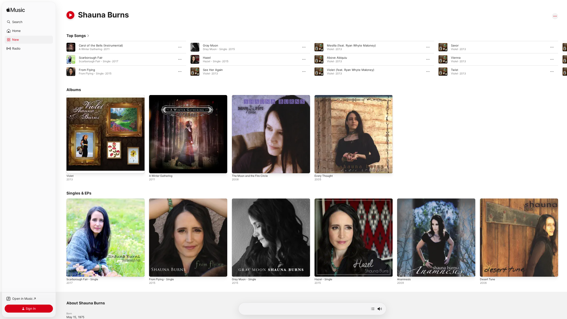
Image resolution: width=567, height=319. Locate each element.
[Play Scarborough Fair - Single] (72, 271)
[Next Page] (562, 59)
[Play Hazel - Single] (320, 271)
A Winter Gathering (162, 97)
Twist (454, 70)
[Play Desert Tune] (485, 271)
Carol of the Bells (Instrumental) (101, 45)
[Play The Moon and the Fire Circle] (237, 167)
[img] (15, 10)
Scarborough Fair (91, 57)
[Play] (70, 15)
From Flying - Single (163, 200)
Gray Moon (210, 45)
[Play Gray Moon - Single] (237, 271)
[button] (29, 22)
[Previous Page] (62, 59)
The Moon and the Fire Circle (252, 97)
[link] (77, 35)
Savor (455, 45)
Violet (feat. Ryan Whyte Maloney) (350, 70)
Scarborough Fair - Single (84, 200)
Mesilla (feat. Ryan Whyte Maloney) (351, 45)
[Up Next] (372, 309)
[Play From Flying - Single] (154, 271)
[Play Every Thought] (320, 167)
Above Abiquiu (337, 57)
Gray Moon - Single (245, 200)
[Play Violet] (72, 167)
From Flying (87, 70)
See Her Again (213, 70)
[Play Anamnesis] (402, 271)
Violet (70, 97)
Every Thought (325, 97)
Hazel (207, 57)
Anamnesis (404, 200)
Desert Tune (488, 200)
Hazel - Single (324, 200)
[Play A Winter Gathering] (154, 167)
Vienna (455, 57)
